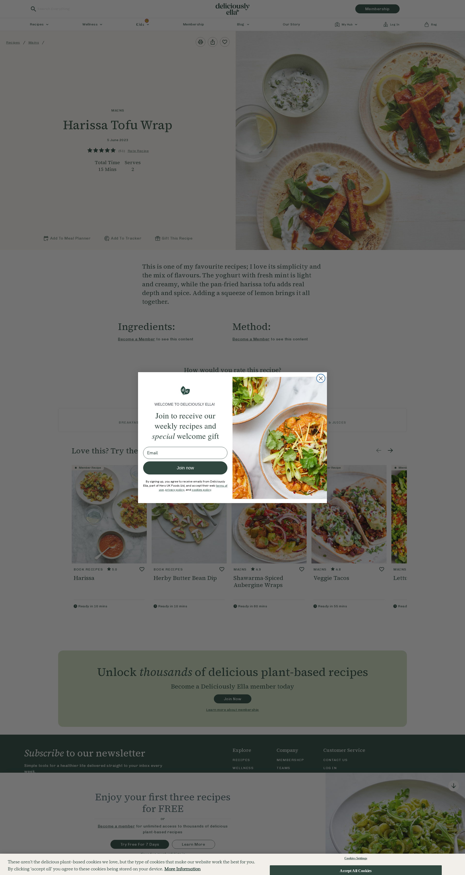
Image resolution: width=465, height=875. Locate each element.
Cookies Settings (355, 858)
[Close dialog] (321, 378)
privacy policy (174, 490)
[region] (232, 864)
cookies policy (201, 490)
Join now (185, 468)
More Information (182, 869)
